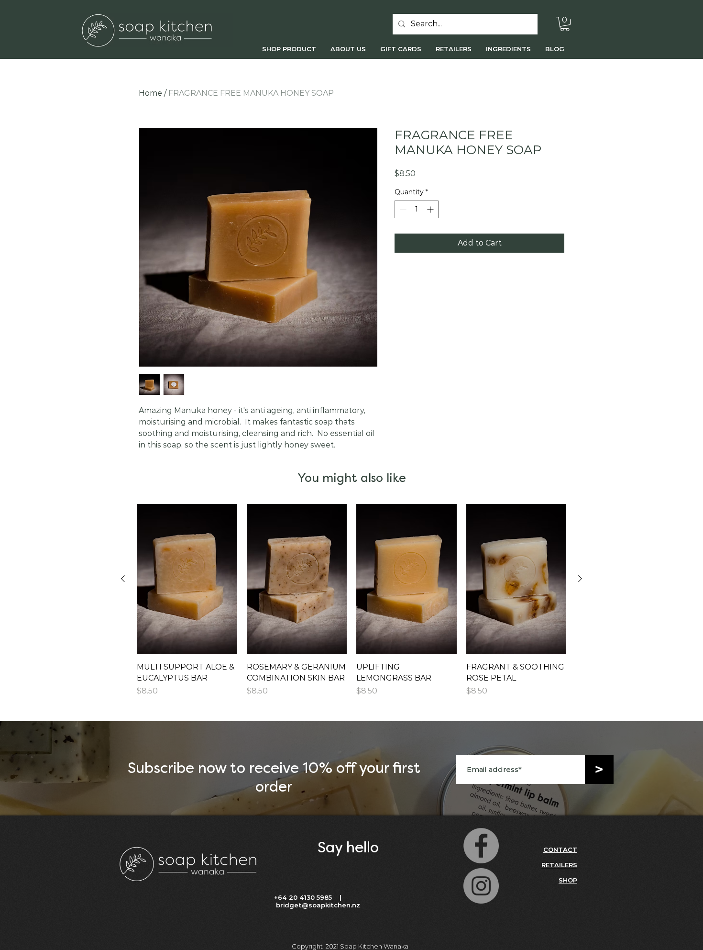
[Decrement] (402, 209)
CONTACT (560, 849)
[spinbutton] (416, 209)
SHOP (568, 880)
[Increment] (431, 209)
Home (150, 93)
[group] (351, 605)
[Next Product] (580, 578)
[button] (564, 24)
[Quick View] (187, 579)
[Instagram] (481, 886)
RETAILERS (559, 865)
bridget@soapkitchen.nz (318, 905)
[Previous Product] (123, 578)
